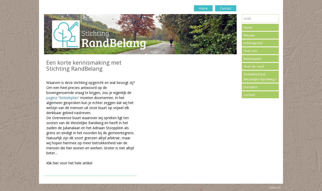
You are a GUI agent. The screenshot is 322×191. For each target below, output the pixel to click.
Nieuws (249, 35)
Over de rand (254, 66)
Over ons (251, 51)
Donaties (250, 87)
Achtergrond (253, 43)
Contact (225, 8)
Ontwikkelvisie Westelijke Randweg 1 (260, 76)
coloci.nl (274, 187)
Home (203, 8)
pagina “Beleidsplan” (62, 97)
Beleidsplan (253, 58)
